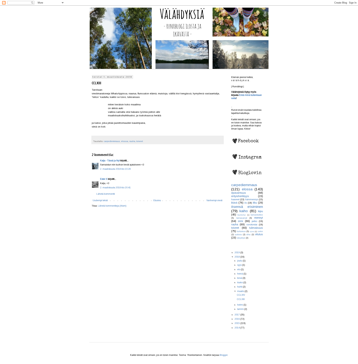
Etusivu (157, 200)
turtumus (241, 231)
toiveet (139, 141)
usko (260, 231)
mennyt (258, 217)
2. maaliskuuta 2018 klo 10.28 (115, 169)
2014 (237, 327)
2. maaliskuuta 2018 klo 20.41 (115, 187)
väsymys (241, 238)
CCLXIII (241, 299)
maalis (241, 291)
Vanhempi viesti (214, 200)
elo (239, 269)
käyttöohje (241, 215)
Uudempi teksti (100, 200)
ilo (245, 203)
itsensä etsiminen (247, 207)
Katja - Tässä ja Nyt (110, 160)
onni (240, 221)
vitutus (259, 234)
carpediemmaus (112, 141)
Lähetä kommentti (105, 194)
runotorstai (251, 224)
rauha (132, 141)
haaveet (235, 199)
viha (248, 234)
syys (239, 265)
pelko (254, 221)
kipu (260, 211)
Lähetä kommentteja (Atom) (112, 206)
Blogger (223, 355)
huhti (240, 286)
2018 (237, 257)
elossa (124, 141)
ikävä (234, 202)
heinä (240, 273)
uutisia (238, 234)
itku (255, 202)
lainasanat (241, 218)
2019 (237, 252)
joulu (240, 260)
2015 (237, 323)
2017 (237, 314)
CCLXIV (241, 295)
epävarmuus (238, 192)
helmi (240, 305)
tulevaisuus (256, 227)
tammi (240, 309)
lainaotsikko (257, 215)
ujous (252, 231)
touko (240, 282)
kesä (240, 278)
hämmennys (251, 199)
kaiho (243, 211)
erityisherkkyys (240, 196)
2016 (237, 319)
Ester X (103, 179)
